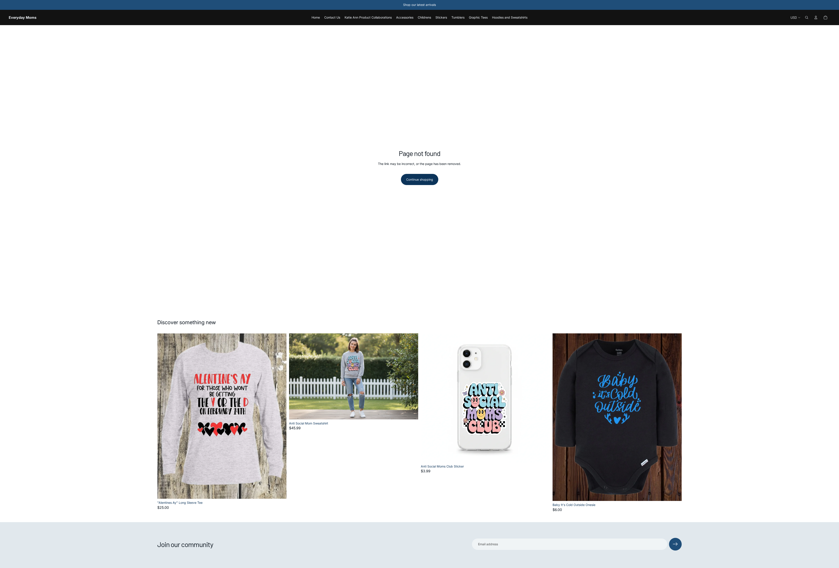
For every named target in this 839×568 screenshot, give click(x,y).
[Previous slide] (295, 376)
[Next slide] (411, 376)
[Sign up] (675, 544)
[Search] (806, 17)
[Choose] (280, 492)
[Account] (816, 17)
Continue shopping (419, 179)
